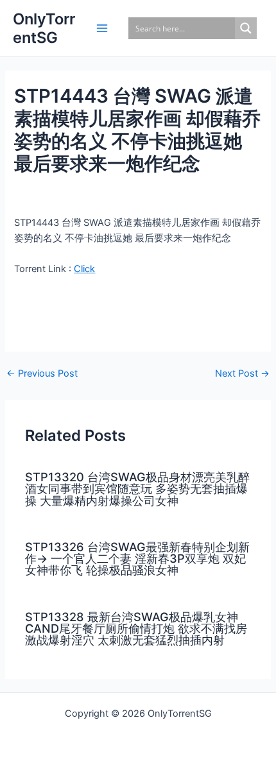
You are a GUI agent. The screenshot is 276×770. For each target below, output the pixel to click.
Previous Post (42, 374)
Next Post (242, 374)
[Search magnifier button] (246, 28)
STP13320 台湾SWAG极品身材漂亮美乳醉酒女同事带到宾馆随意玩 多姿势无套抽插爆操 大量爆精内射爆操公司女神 (137, 488)
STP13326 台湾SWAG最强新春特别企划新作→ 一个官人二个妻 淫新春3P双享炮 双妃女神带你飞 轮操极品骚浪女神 (137, 558)
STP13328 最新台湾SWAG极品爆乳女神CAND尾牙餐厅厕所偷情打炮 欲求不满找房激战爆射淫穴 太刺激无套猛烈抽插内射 (136, 628)
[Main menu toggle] (102, 28)
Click (84, 269)
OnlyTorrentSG (44, 28)
